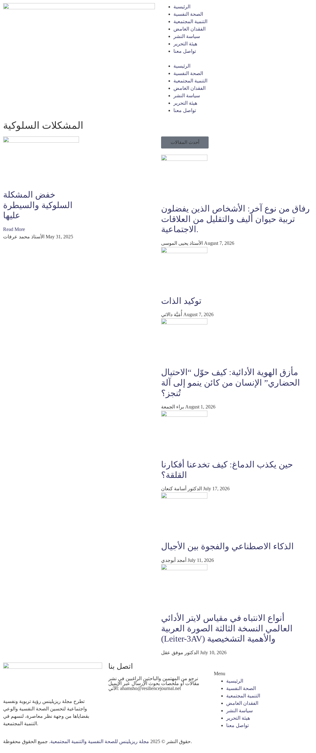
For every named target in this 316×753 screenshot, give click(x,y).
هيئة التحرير (185, 43)
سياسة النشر (186, 36)
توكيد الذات (181, 301)
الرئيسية (181, 6)
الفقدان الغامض (189, 28)
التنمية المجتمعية (190, 21)
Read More (14, 229)
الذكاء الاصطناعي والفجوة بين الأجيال (227, 546)
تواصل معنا (184, 51)
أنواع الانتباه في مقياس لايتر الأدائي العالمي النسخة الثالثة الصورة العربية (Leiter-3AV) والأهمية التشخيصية (227, 628)
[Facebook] (116, 705)
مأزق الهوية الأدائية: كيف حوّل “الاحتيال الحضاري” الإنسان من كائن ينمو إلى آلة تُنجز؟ (230, 382)
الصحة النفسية (188, 14)
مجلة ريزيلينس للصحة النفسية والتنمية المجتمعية (99, 741)
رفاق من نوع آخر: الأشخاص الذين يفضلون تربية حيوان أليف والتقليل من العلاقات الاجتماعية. (235, 219)
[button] (237, 58)
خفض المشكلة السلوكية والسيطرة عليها (38, 205)
